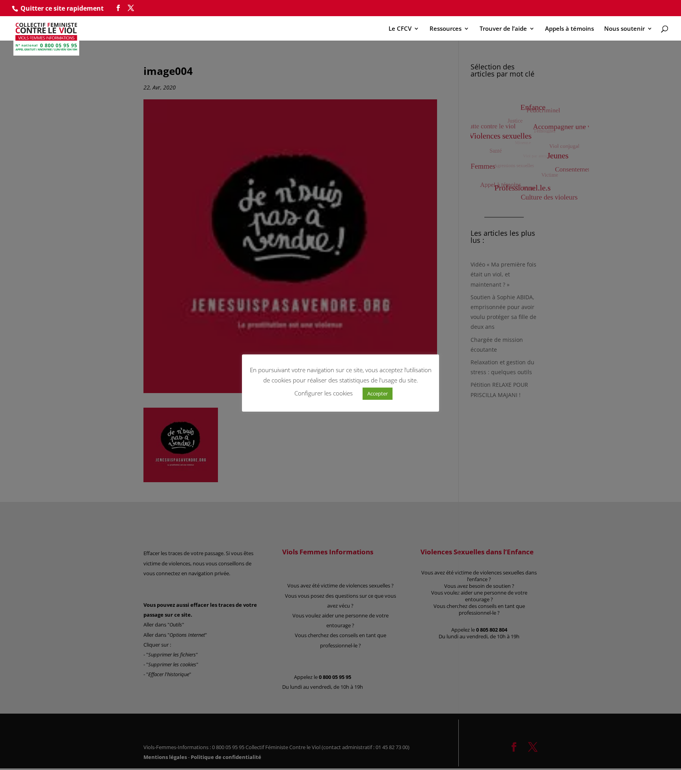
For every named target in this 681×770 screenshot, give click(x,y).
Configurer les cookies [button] (323, 393)
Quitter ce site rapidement (62, 8)
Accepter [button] (377, 393)
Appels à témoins (569, 29)
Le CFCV (400, 29)
